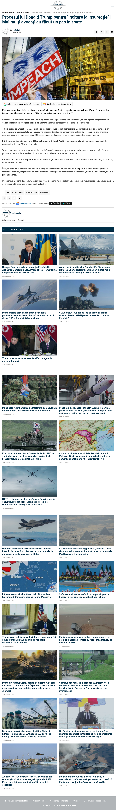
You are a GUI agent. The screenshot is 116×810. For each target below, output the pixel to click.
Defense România (8, 12)
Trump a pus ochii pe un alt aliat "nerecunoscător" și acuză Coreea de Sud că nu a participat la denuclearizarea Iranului (29, 640)
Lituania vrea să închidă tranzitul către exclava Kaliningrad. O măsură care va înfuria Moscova (26, 595)
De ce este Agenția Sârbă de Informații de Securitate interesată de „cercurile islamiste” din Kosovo (29, 409)
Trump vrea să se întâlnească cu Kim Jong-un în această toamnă (27, 359)
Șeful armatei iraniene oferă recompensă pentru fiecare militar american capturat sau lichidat (84, 595)
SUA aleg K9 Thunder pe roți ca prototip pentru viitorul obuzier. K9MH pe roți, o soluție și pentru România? (84, 315)
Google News (25, 203)
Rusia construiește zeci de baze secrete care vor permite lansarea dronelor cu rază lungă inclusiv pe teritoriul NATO (85, 640)
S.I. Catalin (16, 30)
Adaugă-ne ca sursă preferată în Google (23, 104)
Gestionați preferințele (60, 801)
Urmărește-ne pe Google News (59, 104)
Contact (76, 801)
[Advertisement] (86, 348)
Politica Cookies (39, 801)
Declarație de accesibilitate (95, 801)
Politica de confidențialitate (17, 801)
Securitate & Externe (22, 12)
